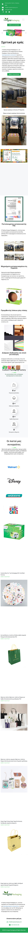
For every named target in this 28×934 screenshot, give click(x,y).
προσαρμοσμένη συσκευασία (9, 55)
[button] (23, 20)
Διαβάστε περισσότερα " (5, 576)
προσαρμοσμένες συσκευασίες (11, 906)
